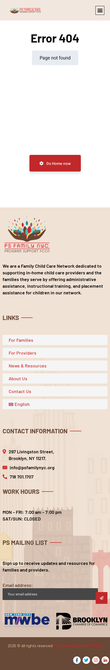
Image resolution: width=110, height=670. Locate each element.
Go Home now (58, 163)
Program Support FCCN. (78, 645)
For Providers (22, 353)
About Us (18, 378)
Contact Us (20, 391)
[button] (99, 10)
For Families (21, 340)
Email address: (18, 585)
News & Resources (28, 365)
